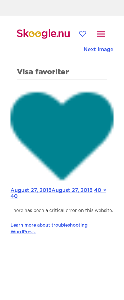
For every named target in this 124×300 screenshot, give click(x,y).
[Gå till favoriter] (82, 34)
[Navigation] (101, 34)
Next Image (99, 49)
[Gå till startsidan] (43, 34)
